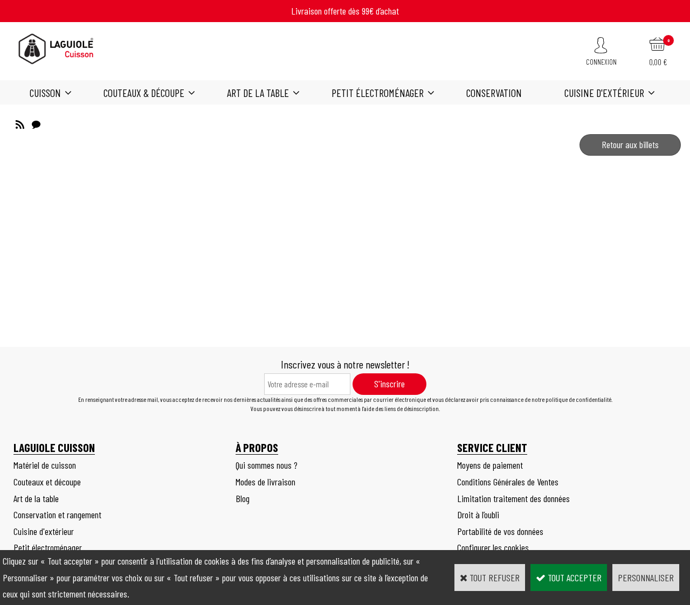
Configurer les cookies (493, 547)
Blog (243, 498)
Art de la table (258, 92)
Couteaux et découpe (47, 482)
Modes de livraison (265, 482)
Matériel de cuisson (44, 465)
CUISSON (45, 92)
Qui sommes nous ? (267, 465)
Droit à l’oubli (478, 514)
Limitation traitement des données (513, 498)
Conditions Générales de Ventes (507, 482)
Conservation (494, 92)
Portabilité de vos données (500, 531)
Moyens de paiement (490, 465)
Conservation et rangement (57, 514)
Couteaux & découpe (144, 92)
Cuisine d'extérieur (604, 92)
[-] (20, 122)
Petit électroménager (378, 92)
